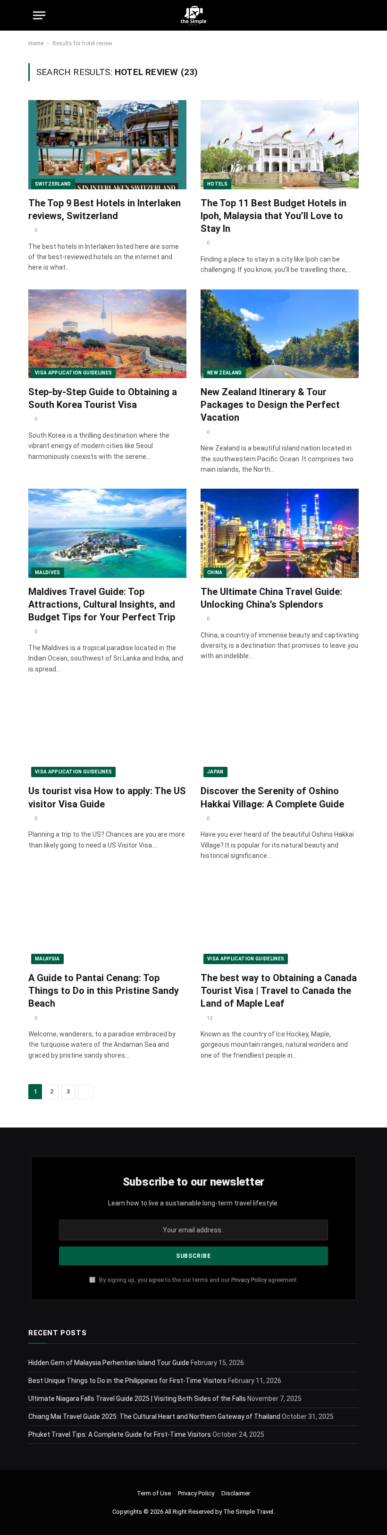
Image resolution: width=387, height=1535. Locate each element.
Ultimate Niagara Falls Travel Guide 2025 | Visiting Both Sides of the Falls (137, 1398)
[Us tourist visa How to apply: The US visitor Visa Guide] (107, 732)
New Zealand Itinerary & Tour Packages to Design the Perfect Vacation (270, 404)
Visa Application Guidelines (73, 372)
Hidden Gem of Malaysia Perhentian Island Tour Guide (108, 1362)
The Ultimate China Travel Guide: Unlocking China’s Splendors (271, 598)
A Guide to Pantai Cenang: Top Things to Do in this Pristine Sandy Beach (103, 990)
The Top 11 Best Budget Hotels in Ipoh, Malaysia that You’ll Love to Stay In (273, 215)
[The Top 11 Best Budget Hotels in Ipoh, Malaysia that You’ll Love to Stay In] (280, 144)
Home (35, 43)
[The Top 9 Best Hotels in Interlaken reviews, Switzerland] (107, 144)
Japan (215, 771)
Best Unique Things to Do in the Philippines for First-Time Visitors (127, 1380)
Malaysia (47, 958)
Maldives (47, 572)
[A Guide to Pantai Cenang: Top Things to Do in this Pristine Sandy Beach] (107, 919)
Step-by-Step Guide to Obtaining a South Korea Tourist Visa (102, 398)
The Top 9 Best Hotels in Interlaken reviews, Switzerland (104, 209)
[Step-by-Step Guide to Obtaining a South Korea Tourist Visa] (107, 333)
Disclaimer (235, 1493)
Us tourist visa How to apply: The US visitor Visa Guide (107, 797)
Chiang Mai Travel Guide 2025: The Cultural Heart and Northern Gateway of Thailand (154, 1416)
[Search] (349, 15)
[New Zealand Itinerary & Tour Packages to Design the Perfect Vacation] (280, 333)
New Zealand (224, 372)
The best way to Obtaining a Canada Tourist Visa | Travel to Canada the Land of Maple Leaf (279, 990)
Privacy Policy (249, 1279)
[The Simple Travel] (193, 15)
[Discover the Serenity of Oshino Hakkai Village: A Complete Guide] (280, 732)
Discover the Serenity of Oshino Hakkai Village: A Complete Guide (272, 797)
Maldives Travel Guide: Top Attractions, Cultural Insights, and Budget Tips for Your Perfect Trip (101, 604)
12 (209, 1018)
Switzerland (53, 184)
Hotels (217, 184)
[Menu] (39, 15)
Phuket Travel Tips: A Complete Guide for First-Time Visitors (119, 1434)
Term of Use (154, 1493)
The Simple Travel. (249, 1511)
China (215, 572)
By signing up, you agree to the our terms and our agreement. (198, 1279)
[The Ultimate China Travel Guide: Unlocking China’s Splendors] (280, 533)
